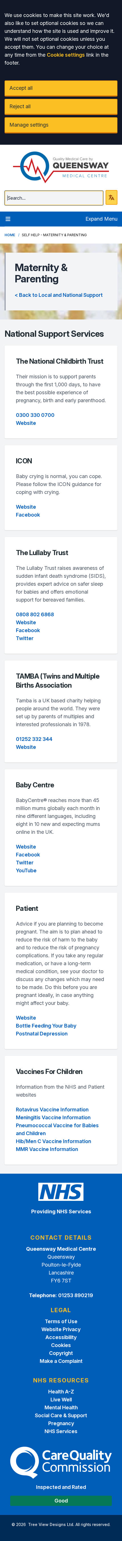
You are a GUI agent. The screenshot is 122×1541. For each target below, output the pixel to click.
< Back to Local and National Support (59, 295)
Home (10, 235)
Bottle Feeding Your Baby (46, 1026)
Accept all (21, 88)
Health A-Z (61, 1392)
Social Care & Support (61, 1415)
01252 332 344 (34, 739)
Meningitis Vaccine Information (53, 1117)
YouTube (26, 870)
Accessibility (61, 1337)
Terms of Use (61, 1321)
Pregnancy (61, 1423)
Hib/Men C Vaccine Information (53, 1141)
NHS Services (61, 1431)
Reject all (20, 106)
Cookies (61, 1345)
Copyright (61, 1353)
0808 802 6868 (35, 614)
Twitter (24, 638)
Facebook (28, 515)
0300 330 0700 (35, 415)
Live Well (61, 1400)
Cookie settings (66, 55)
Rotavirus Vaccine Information (52, 1109)
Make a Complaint (61, 1361)
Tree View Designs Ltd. (51, 1524)
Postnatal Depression (42, 1034)
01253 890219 (75, 1295)
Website (26, 423)
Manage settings (29, 125)
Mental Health (61, 1407)
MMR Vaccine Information (47, 1149)
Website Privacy (61, 1329)
